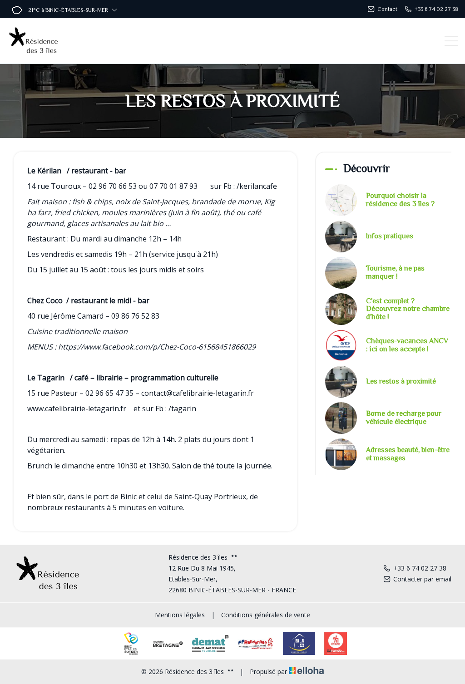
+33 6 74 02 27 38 (419, 568)
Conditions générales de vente (265, 614)
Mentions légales (180, 614)
